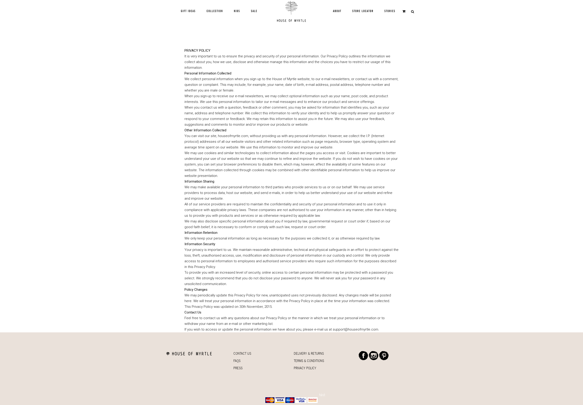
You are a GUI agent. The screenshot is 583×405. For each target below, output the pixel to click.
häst (322, 395)
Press (238, 368)
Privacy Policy (305, 368)
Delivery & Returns (309, 353)
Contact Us (242, 353)
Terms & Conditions (309, 361)
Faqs (236, 361)
